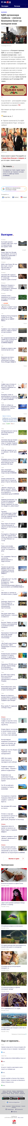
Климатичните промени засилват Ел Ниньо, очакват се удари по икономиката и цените (9, 656)
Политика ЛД (20, 1109)
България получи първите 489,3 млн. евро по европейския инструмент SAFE (9, 244)
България (6, 234)
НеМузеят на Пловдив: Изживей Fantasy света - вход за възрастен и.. (9, 420)
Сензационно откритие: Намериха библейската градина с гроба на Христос (9, 799)
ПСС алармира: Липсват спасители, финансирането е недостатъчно (9, 559)
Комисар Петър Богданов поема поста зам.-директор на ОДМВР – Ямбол (9, 318)
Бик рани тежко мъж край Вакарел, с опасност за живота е (9, 615)
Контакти (23, 1106)
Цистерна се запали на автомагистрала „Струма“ (9, 593)
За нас (3, 1106)
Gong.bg (14, 1091)
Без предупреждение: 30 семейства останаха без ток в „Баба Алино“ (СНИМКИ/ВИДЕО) (9, 340)
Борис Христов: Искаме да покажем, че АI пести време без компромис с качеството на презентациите (9, 255)
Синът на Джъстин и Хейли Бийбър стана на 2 (13, 1058)
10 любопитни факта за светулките (12, 926)
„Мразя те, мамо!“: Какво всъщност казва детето (9, 307)
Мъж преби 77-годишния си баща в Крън (9, 706)
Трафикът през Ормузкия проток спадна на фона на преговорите (9, 330)
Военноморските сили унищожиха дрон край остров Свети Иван (8, 688)
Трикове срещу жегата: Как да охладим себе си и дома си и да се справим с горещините (13, 1048)
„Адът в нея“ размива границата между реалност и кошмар (12, 903)
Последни (4, 6)
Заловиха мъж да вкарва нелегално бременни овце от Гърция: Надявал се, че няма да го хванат (9, 442)
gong (4, 1085)
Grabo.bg (22, 1092)
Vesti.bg (12, 1093)
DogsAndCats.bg (20, 1091)
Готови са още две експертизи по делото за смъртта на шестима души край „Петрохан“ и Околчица (12, 816)
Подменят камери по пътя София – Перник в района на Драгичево (8, 768)
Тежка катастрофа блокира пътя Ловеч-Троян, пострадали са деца (8, 548)
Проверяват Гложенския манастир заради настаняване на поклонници (9, 635)
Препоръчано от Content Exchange (18, 1034)
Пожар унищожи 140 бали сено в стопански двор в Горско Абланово (9, 480)
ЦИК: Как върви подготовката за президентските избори (9, 760)
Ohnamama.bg (16, 1092)
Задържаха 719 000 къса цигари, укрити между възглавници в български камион (9, 666)
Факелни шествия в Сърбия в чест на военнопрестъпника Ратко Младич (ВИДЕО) (8, 359)
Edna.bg (8, 1093)
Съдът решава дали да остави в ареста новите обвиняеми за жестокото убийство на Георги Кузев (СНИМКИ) (13, 849)
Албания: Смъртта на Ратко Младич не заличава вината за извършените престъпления (8, 605)
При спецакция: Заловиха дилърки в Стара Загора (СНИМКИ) (9, 471)
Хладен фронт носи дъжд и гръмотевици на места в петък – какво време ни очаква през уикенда (9, 732)
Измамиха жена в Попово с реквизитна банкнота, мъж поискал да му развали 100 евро (9, 461)
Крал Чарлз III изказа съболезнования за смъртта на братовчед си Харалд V (9, 526)
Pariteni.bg (3, 1093)
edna (4, 1061)
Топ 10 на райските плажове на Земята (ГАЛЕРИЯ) (7, 787)
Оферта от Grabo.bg (5, 416)
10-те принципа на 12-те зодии (10, 1008)
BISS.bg (10, 1092)
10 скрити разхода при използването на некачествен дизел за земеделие (13, 946)
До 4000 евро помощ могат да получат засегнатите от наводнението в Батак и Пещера (9, 678)
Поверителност (10, 1109)
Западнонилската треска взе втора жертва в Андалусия (9, 432)
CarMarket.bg (5, 1092)
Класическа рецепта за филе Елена (12, 883)
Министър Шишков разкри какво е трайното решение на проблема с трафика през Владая (9, 698)
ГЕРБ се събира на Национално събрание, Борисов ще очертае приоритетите (8, 407)
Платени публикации (16, 1106)
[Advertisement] (14, 215)
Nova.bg (16, 1093)
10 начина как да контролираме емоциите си (11, 967)
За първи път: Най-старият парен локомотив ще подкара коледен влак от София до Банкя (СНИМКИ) (14, 172)
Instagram (25, 197)
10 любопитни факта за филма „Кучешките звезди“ (10, 988)
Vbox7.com (9, 1091)
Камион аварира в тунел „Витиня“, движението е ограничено (9, 838)
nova (4, 1052)
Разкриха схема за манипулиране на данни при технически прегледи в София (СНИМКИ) (9, 397)
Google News (7, 197)
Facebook (16, 197)
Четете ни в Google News (14, 1102)
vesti (4, 1072)
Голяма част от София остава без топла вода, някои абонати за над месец (9, 721)
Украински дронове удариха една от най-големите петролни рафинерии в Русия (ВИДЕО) (8, 570)
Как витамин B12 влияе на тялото (8, 807)
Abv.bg (4, 1091)
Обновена (3, 717)
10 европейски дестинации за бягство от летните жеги (13, 1028)
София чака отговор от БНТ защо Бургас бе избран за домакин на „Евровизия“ (8, 386)
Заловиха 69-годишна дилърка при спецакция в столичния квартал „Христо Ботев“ (9, 277)
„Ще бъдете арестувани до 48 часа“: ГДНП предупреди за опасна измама (9, 646)
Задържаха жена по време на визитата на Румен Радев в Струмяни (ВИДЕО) (9, 829)
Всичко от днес (14, 859)
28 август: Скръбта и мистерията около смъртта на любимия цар (12, 1068)
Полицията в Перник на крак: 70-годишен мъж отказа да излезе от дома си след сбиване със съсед (9, 537)
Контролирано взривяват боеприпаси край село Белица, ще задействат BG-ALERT (8, 742)
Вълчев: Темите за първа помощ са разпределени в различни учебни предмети (9, 625)
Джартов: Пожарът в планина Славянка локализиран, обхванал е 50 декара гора (9, 287)
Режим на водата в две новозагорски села (8, 349)
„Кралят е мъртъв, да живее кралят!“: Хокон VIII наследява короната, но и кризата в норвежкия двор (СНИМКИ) (10, 491)
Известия (15, 1111)
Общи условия (20, 1117)
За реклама (8, 1106)
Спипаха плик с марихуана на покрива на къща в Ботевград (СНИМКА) (8, 298)
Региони (17, 6)
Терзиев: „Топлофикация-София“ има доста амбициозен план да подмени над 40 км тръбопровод (9, 515)
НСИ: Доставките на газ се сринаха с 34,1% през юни (9, 451)
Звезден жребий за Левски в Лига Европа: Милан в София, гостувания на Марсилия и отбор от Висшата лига (13, 1080)
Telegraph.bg (22, 1093)
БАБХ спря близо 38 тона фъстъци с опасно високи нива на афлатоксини (9, 267)
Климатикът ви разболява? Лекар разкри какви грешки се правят (9, 777)
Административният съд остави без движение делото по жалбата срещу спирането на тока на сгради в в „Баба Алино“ (10, 503)
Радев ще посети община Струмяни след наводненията (9, 751)
